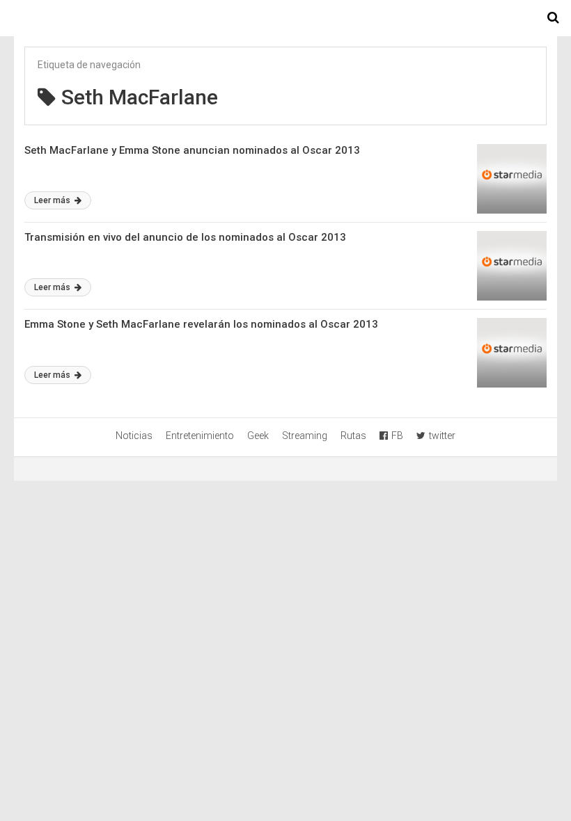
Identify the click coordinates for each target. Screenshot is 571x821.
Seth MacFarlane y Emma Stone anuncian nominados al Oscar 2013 (192, 150)
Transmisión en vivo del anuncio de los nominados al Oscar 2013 (185, 237)
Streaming (304, 435)
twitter (442, 435)
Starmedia (285, 18)
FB (397, 435)
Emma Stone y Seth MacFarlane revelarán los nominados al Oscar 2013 (201, 324)
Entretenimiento (200, 435)
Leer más (53, 200)
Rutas (353, 435)
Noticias (134, 435)
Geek (258, 435)
